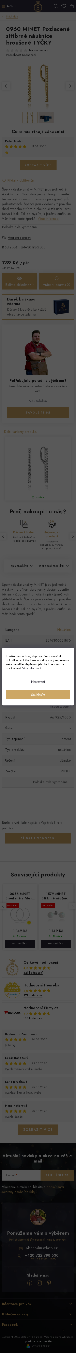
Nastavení (38, 681)
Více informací (31, 668)
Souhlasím (38, 694)
